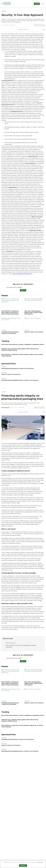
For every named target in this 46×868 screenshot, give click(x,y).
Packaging (3, 11)
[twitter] (23, 29)
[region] (23, 864)
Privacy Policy (40, 862)
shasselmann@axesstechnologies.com (22, 273)
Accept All (23, 865)
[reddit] (25, 29)
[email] (27, 29)
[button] (2, 4)
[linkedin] (20, 29)
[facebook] (18, 29)
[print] (44, 29)
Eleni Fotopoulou (5, 407)
